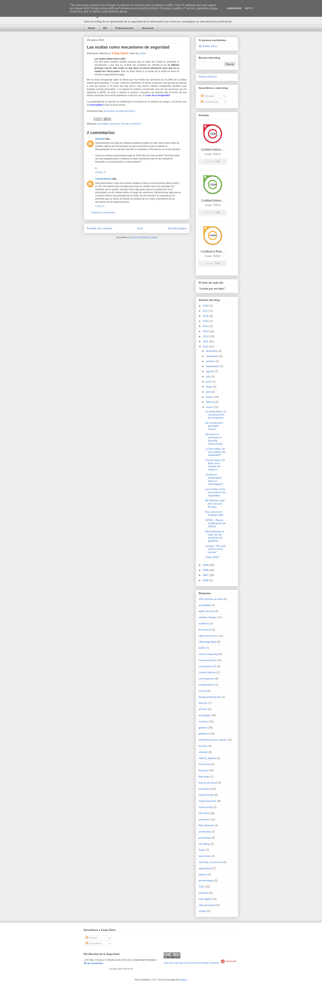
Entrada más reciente (99, 228)
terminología (206, 880)
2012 (206, 336)
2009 (206, 564)
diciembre (212, 350)
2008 (206, 570)
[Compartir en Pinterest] (109, 119)
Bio (105, 28)
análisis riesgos (208, 617)
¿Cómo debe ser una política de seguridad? (215, 452)
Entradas (208, 95)
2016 (206, 316)
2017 (206, 310)
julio (208, 376)
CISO (202, 647)
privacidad (109, 111)
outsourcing (205, 807)
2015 (206, 321)
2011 (206, 341)
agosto (210, 371)
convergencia (206, 678)
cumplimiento (206, 684)
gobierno (204, 733)
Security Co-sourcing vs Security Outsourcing (213, 439)
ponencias (205, 831)
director (203, 702)
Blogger (183, 979)
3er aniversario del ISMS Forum (214, 426)
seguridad (204, 868)
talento (203, 874)
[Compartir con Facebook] (106, 119)
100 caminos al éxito (211, 598)
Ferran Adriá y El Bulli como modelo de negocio (215, 465)
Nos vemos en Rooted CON (214, 513)
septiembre (213, 366)
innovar (203, 745)
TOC (201, 886)
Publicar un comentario (103, 212)
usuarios (204, 892)
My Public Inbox (208, 46)
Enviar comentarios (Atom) (144, 237)
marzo (210, 396)
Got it (249, 8)
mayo (209, 386)
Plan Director (206, 825)
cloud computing (208, 654)
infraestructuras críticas (212, 739)
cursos (202, 690)
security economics (125, 111)
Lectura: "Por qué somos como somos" (215, 549)
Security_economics (131, 123)
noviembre (212, 356)
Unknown (100, 139)
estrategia (204, 715)
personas (204, 819)
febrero (210, 401)
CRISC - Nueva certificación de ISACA (215, 523)
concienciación (207, 660)
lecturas (203, 770)
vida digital (205, 898)
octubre (211, 361)
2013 (206, 331)
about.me (148, 28)
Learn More (234, 8)
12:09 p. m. (100, 172)
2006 (206, 580)
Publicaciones (125, 28)
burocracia (205, 629)
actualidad (205, 605)
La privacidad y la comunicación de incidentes (215, 414)
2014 (206, 326)
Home (91, 28)
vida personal (206, 905)
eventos (203, 721)
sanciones (114, 123)
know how (204, 764)
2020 (206, 305)
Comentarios (211, 101)
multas (142, 53)
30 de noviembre (93, 963)
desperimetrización (210, 696)
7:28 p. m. (100, 206)
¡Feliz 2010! (212, 557)
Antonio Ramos (103, 179)
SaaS (202, 849)
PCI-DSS (204, 813)
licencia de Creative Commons (204, 963)
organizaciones (208, 800)
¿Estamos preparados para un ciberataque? (214, 479)
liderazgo (204, 776)
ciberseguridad (207, 641)
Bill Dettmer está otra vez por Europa (215, 503)
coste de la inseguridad (157, 95)
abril (209, 391)
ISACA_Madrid (207, 758)
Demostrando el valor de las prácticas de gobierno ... (214, 536)
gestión (203, 727)
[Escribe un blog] (99, 119)
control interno (207, 672)
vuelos (202, 911)
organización (206, 794)
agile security (206, 611)
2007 (206, 575)
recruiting (204, 843)
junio (209, 381)
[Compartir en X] (102, 119)
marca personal (208, 782)
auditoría (204, 623)
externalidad (95, 105)
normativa (204, 788)
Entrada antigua (177, 228)
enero (210, 407)
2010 (206, 346)
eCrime (203, 709)
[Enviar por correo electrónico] (95, 119)
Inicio (140, 228)
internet (203, 752)
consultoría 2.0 (207, 666)
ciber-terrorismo (208, 635)
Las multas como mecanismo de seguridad (215, 492)
